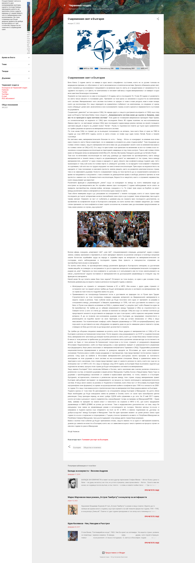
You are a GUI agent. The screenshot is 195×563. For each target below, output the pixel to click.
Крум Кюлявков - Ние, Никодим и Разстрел (89, 523)
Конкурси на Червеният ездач (14, 88)
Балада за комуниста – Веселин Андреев (88, 471)
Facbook (5, 90)
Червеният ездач (80, 5)
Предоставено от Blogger (115, 553)
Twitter (4, 92)
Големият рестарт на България (95, 440)
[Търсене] (162, 6)
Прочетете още (152, 490)
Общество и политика (92, 448)
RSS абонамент (8, 98)
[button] (158, 19)
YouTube (5, 94)
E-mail (4, 96)
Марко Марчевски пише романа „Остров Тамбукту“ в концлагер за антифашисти (107, 497)
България (77, 448)
